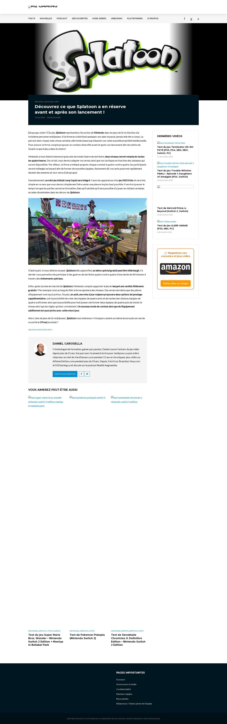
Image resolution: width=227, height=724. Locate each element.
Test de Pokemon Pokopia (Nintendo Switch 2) (87, 636)
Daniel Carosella (54, 117)
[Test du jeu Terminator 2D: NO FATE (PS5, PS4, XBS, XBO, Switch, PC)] (175, 143)
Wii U (57, 101)
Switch (125, 631)
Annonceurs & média (126, 684)
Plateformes (135, 18)
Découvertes (80, 18)
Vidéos (57, 631)
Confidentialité (123, 689)
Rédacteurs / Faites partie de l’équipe (134, 703)
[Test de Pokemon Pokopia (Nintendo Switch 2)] (87, 511)
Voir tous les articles (65, 374)
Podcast (62, 18)
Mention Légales (124, 694)
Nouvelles (46, 18)
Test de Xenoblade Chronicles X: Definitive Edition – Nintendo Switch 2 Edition (128, 639)
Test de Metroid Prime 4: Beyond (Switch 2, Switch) (172, 210)
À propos (152, 18)
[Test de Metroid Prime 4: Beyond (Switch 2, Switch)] (175, 195)
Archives (39, 101)
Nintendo (49, 101)
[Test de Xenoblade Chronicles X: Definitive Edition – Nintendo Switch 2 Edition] (129, 511)
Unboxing (116, 18)
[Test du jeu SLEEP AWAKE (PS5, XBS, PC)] (175, 221)
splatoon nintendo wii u (40, 330)
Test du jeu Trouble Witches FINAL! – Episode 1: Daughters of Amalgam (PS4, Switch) (174, 173)
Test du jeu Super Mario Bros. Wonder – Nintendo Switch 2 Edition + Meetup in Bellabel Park (45, 639)
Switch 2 (43, 631)
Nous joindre (122, 698)
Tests (31, 18)
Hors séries (99, 18)
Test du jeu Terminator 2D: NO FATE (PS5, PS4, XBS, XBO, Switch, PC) (175, 150)
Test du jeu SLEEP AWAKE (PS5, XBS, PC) (172, 227)
